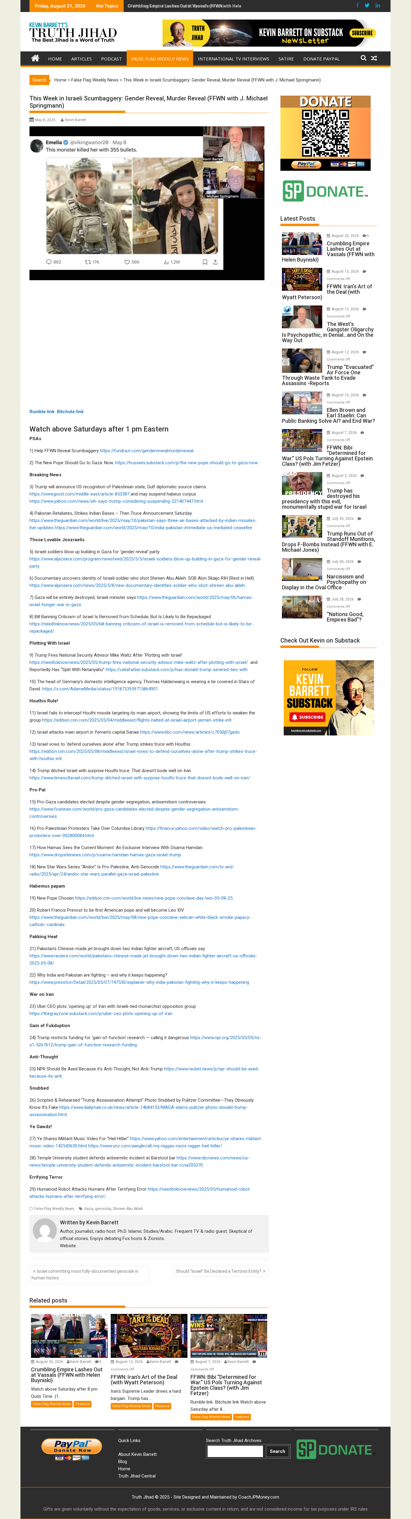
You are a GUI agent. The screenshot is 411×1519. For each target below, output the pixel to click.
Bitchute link (70, 411)
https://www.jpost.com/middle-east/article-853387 (79, 494)
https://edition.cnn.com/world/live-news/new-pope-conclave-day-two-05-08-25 (154, 898)
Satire (286, 59)
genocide (103, 1209)
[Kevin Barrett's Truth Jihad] (35, 57)
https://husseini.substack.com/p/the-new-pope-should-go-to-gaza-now (186, 462)
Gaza (88, 1209)
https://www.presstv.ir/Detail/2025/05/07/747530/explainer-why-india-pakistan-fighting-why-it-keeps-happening (139, 982)
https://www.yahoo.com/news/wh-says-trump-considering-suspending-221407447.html (116, 501)
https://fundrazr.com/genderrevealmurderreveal (146, 450)
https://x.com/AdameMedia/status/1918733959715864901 (100, 689)
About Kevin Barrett (137, 1454)
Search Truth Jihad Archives (233, 1440)
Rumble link (41, 411)
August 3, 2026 (345, 476)
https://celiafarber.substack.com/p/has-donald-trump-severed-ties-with (177, 669)
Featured (83, 1404)
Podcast (111, 59)
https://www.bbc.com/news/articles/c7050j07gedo (190, 732)
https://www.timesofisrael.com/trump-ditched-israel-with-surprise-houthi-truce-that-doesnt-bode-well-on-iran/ (139, 778)
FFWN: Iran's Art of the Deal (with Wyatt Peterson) (176, 6)
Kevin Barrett (75, 120)
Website (68, 1245)
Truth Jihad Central (137, 1476)
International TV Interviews (233, 59)
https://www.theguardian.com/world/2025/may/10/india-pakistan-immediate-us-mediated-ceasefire (153, 527)
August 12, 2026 (346, 352)
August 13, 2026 (130, 1362)
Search (277, 1451)
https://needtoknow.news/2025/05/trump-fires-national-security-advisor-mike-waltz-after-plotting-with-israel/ (138, 662)
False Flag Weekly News (160, 59)
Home (55, 59)
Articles (81, 59)
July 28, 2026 (343, 599)
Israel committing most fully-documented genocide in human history (85, 1274)
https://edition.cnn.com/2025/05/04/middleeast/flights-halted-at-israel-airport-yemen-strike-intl (136, 720)
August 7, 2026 (208, 1362)
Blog (122, 1461)
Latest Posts (297, 218)
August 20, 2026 (50, 1362)
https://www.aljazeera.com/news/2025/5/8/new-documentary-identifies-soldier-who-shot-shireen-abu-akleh (137, 585)
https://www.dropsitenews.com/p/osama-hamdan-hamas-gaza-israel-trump (105, 855)
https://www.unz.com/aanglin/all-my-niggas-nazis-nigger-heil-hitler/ (155, 1146)
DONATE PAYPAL (321, 59)
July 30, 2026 (343, 519)
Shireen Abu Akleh (128, 1209)
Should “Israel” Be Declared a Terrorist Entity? (218, 1271)
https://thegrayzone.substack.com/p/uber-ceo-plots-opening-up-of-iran (100, 1013)
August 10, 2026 (346, 395)
